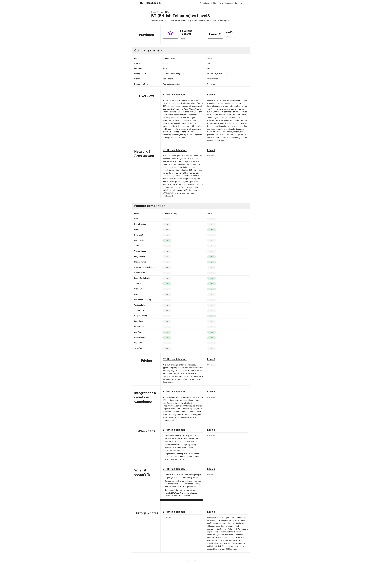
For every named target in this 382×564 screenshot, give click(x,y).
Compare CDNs (163, 12)
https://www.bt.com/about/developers (179, 406)
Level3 (229, 32)
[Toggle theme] (160, 3)
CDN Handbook (149, 2)
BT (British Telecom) (175, 94)
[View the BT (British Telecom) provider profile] (170, 34)
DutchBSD (194, 561)
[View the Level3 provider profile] (215, 34)
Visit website (167, 79)
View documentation (171, 84)
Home (153, 12)
